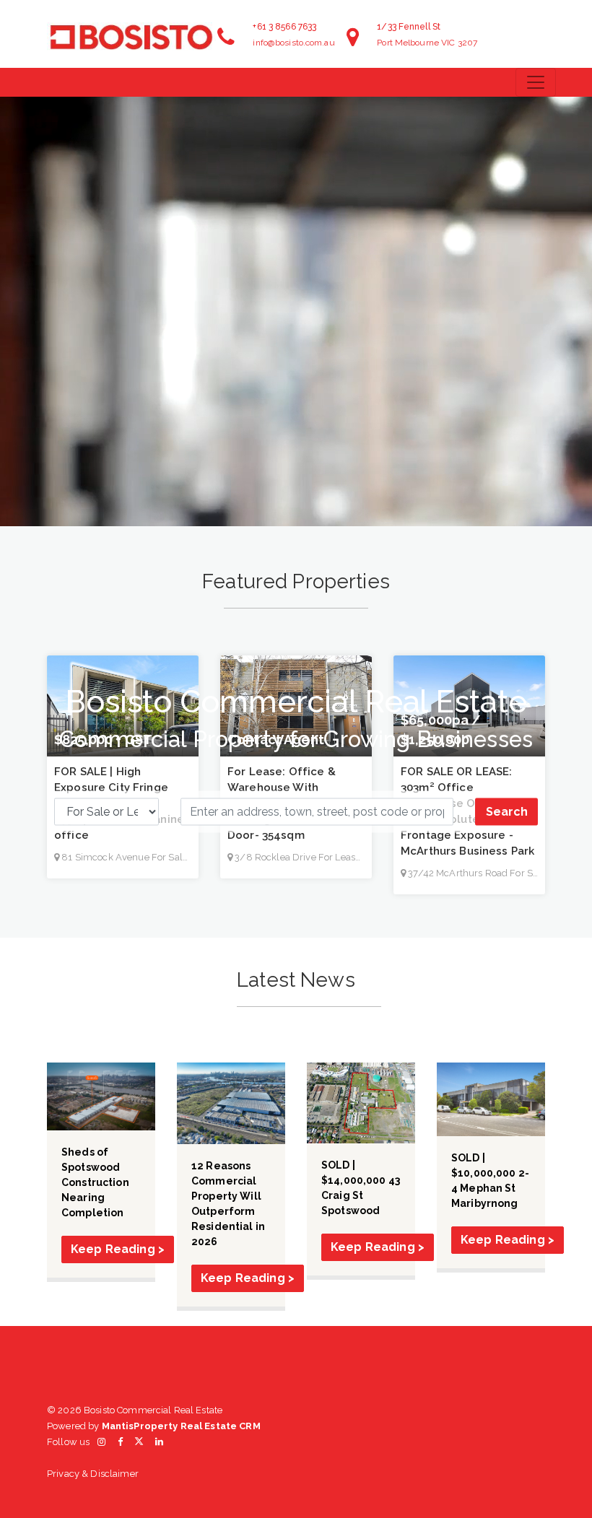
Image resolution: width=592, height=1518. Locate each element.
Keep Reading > (118, 1249)
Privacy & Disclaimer (93, 1473)
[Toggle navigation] (535, 82)
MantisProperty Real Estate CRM (181, 1426)
